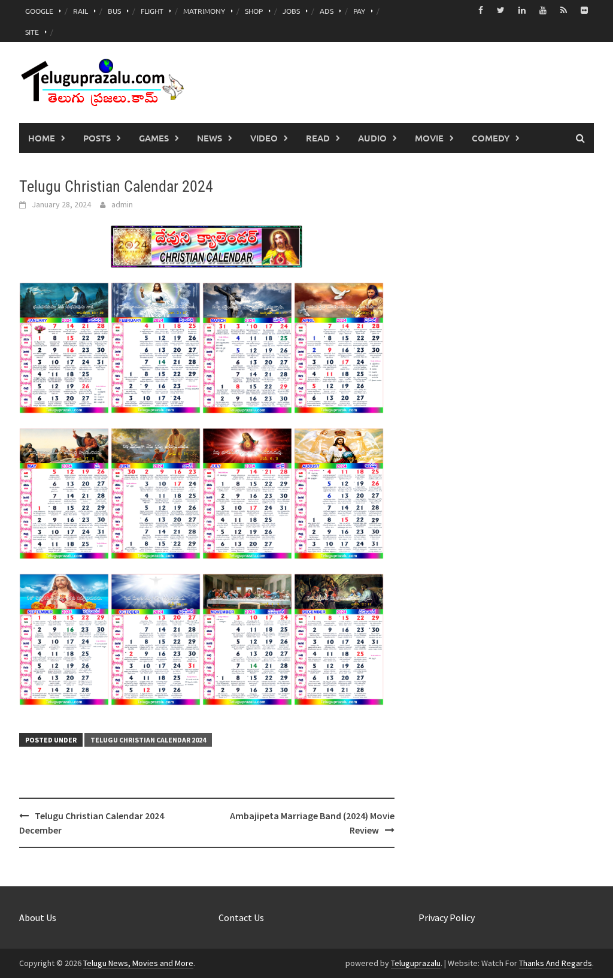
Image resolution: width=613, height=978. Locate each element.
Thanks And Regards (555, 963)
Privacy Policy (446, 917)
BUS (114, 11)
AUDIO (372, 138)
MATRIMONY (204, 11)
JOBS (291, 11)
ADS (326, 11)
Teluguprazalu (416, 963)
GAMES (154, 138)
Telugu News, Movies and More (138, 963)
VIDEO (264, 138)
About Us (37, 917)
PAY (359, 11)
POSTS (97, 138)
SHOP (254, 11)
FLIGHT (152, 11)
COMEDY (490, 138)
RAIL (80, 11)
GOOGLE (39, 11)
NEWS (209, 138)
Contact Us (241, 917)
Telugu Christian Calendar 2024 (148, 739)
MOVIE (429, 138)
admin (122, 204)
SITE (32, 32)
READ (318, 138)
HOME (41, 138)
